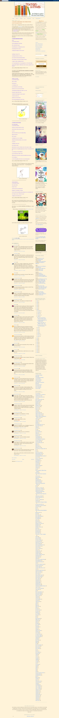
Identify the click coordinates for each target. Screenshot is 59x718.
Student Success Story (38, 542)
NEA (36, 486)
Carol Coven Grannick (17, 334)
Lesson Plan (37, 463)
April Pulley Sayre (38, 395)
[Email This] (15, 238)
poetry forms (37, 647)
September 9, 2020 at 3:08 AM (20, 421)
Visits (33, 18)
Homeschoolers (37, 446)
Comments (38, 96)
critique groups (37, 601)
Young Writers (29, 18)
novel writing (37, 632)
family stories (37, 606)
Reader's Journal (38, 522)
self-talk (36, 665)
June (38, 329)
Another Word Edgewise (42, 293)
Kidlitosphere (37, 461)
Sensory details (37, 537)
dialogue (36, 605)
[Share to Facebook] (18, 238)
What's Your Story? (38, 572)
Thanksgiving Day (38, 555)
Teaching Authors (38, 550)
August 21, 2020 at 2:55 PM (19, 296)
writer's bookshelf (38, 685)
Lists (36, 469)
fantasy (36, 607)
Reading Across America (39, 523)
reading (36, 654)
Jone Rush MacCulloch (42, 283)
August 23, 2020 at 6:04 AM (19, 383)
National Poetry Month (38, 495)
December (39, 310)
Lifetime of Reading (38, 465)
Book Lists (37, 407)
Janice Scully (16, 343)
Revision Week (37, 530)
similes (36, 667)
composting (37, 596)
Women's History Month (39, 575)
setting (36, 666)
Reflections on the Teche (43, 278)
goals (36, 615)
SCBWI (36, 536)
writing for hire (37, 691)
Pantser (36, 509)
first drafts (37, 611)
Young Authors (37, 589)
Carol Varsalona (16, 368)
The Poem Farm (41, 294)
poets (36, 649)
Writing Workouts (38, 18)
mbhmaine (15, 324)
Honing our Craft (38, 447)
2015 (37, 343)
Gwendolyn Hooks (38, 381)
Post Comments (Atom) (19, 461)
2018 (37, 339)
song (36, 670)
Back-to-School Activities (39, 399)
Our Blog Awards (37, 49)
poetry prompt (37, 648)
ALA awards (37, 393)
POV (36, 507)
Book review (37, 409)
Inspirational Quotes (38, 454)
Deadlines (36, 422)
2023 (37, 305)
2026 (37, 300)
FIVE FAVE (37, 428)
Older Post (32, 459)
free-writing (37, 613)
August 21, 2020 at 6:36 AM (19, 251)
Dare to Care (41, 269)
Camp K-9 (36, 411)
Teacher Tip (37, 547)
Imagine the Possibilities (42, 281)
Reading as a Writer (38, 526)
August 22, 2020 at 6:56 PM (19, 374)
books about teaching (38, 593)
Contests (36, 419)
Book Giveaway (37, 406)
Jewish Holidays (37, 460)
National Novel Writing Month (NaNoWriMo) (39, 492)
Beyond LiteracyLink (42, 275)
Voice (36, 568)
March (38, 333)
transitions (37, 678)
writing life (37, 693)
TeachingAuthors (37, 88)
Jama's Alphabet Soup (41, 279)
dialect (36, 603)
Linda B (15, 262)
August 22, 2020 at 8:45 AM (19, 340)
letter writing (37, 624)
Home (13, 18)
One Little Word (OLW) (39, 504)
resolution (36, 658)
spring (36, 671)
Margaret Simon (16, 385)
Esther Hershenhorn (38, 379)
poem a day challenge (38, 644)
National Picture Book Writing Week (40, 493)
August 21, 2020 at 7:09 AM (19, 259)
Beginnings (37, 402)
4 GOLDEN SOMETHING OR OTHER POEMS (21, 21)
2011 (37, 349)
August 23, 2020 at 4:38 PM (19, 391)
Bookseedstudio (40, 259)
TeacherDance (41, 274)
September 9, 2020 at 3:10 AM (20, 427)
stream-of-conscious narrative (39, 672)
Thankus (36, 558)
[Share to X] (17, 238)
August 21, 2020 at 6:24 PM (19, 312)
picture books (37, 640)
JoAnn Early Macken (38, 384)
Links (24, 18)
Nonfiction (36, 500)
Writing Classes (37, 581)
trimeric (36, 679)
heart (36, 617)
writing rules (37, 697)
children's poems (37, 595)
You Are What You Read (39, 588)
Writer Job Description (38, 576)
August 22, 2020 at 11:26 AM (19, 353)
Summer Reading (38, 543)
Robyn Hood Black (16, 394)
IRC (36, 449)
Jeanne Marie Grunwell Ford (39, 382)
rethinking (37, 659)
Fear (36, 429)
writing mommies (38, 694)
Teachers (36, 549)
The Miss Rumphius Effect (43, 276)
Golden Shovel (20, 26)
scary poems (37, 664)
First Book (37, 430)
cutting (36, 602)
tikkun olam (37, 677)
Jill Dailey (39, 260)
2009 (37, 352)
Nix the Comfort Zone (42, 268)
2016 (37, 342)
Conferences (37, 418)
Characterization (37, 412)
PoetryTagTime (37, 517)
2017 (37, 340)
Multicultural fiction (38, 480)
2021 (37, 308)
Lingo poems (37, 466)
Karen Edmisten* (41, 292)
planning (36, 641)
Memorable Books (38, 477)
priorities (36, 650)
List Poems (37, 467)
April (38, 331)
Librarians (37, 464)
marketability (37, 626)
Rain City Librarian (41, 288)
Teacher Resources (38, 546)
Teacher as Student (38, 548)
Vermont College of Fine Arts (39, 567)
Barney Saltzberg (38, 400)
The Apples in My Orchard (43, 286)
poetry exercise (37, 646)
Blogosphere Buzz (38, 405)
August (38, 316)
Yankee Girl (37, 587)
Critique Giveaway (38, 420)
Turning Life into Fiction (39, 561)
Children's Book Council (39, 413)
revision (36, 660)
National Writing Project (39, 497)
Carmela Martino (38, 378)
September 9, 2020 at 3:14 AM (20, 445)
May (38, 330)
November (39, 312)
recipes (36, 655)
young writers (37, 700)
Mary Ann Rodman (38, 387)
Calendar (21, 18)
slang (36, 669)
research (36, 656)
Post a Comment (14, 457)
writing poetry (37, 695)
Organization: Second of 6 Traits (40, 505)
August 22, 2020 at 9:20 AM (19, 347)
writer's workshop (38, 688)
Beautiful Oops (37, 401)
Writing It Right (37, 582)
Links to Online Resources (39, 43)
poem (36, 643)
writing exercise (37, 689)
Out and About (37, 506)
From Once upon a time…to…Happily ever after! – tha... (41, 323)
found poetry (37, 612)
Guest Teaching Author (38, 442)
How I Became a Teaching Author (40, 448)
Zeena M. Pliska (37, 388)
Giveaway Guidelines (38, 440)
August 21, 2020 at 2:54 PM (19, 283)
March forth (37, 475)
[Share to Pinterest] (19, 238)
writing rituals (37, 696)
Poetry (36, 513)
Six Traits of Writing (38, 540)
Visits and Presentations (38, 47)
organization (37, 637)
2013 (37, 346)
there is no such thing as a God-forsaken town (40, 267)
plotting (36, 642)
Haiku (36, 443)
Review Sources (37, 529)
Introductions (37, 459)
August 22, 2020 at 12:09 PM (19, 366)
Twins (36, 562)
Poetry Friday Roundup (38, 516)
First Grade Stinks (38, 431)
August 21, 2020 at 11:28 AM (19, 270)
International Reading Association (40, 455)
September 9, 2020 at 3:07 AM (20, 415)
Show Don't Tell (37, 538)
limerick (36, 625)
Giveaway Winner (38, 441)
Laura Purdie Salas (38, 385)
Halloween (36, 445)
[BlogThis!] (16, 238)
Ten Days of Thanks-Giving (39, 554)
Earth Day (36, 423)
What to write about (38, 571)
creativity (36, 600)
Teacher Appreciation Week (39, 544)
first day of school (38, 609)
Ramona (15, 304)
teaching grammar (38, 673)
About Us (17, 18)
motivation (37, 631)
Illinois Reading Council (38, 453)
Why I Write (37, 573)
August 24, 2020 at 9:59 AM (19, 401)
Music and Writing (38, 482)
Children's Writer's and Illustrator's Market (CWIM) (40, 417)
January (38, 336)
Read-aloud (37, 520)
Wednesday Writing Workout (39, 570)
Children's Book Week (38, 415)
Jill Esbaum (37, 383)
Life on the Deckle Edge (42, 287)
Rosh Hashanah (37, 531)
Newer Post (13, 459)
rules (36, 662)
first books (37, 608)
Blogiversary (37, 404)
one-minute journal (38, 634)
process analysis (37, 652)
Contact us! (37, 218)
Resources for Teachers (38, 46)
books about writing (38, 594)
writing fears (37, 690)
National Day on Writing (39, 487)
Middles (36, 478)
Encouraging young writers (39, 424)
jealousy (36, 622)
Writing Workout (37, 584)
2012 (37, 347)
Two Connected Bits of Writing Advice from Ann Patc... (41, 325)
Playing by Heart (37, 512)
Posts (37, 94)
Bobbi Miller (37, 376)
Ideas (36, 451)
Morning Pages (37, 479)
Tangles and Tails (41, 282)
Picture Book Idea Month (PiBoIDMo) (41, 510)
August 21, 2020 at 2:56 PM (19, 302)
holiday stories (37, 619)
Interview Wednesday (38, 458)
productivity (37, 653)
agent (36, 590)
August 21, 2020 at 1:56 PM (19, 275)
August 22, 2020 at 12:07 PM (19, 359)
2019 (37, 338)
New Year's (37, 498)
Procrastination (37, 518)
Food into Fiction (37, 434)
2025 (37, 302)
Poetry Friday (37, 514)
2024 (37, 303)
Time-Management (38, 560)
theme (36, 676)
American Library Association (39, 394)
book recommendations (38, 591)
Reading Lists (37, 524)
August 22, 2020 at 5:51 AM (19, 332)
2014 (37, 345)
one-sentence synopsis (38, 635)
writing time (37, 699)
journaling (36, 623)
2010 (37, 350)
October (38, 313)
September (39, 315)
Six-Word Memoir (38, 541)
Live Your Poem (41, 291)
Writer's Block (37, 578)
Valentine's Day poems (38, 565)
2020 (37, 309)
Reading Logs (37, 525)
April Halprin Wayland (17, 278)
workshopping (37, 684)
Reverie (40, 273)
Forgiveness (37, 435)
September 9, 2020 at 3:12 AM (20, 438)
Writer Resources (38, 577)
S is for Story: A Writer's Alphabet (40, 534)
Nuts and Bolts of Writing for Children (41, 502)
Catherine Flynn (16, 377)
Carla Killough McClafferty (39, 377)
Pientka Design (30, 716)
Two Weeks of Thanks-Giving (39, 564)
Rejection (36, 528)
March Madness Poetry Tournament (40, 473)
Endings (36, 426)
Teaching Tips (37, 552)
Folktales (36, 432)
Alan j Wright (16, 315)
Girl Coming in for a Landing (39, 438)
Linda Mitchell (16, 253)
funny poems (37, 614)
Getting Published (38, 437)
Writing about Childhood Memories (40, 585)
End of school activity (38, 425)
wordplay (36, 683)
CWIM (36, 410)
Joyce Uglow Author (41, 285)
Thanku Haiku (37, 556)
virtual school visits (38, 681)
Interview (36, 457)
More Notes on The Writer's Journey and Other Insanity (41, 318)
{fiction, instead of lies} (42, 261)
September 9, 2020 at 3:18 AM (20, 455)
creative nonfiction (38, 599)
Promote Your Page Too (38, 90)
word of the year (37, 682)
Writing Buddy (37, 579)
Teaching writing (37, 553)
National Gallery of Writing (39, 489)
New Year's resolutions (38, 499)
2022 (37, 306)
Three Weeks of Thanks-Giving (40, 559)
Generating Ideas (38, 436)
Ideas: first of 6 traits (38, 452)
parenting (36, 638)
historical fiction (37, 618)
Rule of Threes (37, 532)
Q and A (36, 519)
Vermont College (37, 566)
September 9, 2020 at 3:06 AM (20, 409)
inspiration (37, 620)
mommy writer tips (38, 630)
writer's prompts (37, 687)
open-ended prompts (38, 636)
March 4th (37, 472)
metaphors (37, 629)
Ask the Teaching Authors (39, 396)
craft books (37, 597)
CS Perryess (15, 349)
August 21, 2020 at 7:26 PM (19, 322)
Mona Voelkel (41, 270)
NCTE (36, 485)
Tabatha (15, 272)
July (38, 327)
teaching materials (38, 675)
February (38, 334)
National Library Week (38, 490)
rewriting (36, 661)
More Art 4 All (41, 258)
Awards (36, 398)
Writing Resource (38, 583)
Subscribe (41, 66)
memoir (36, 628)
